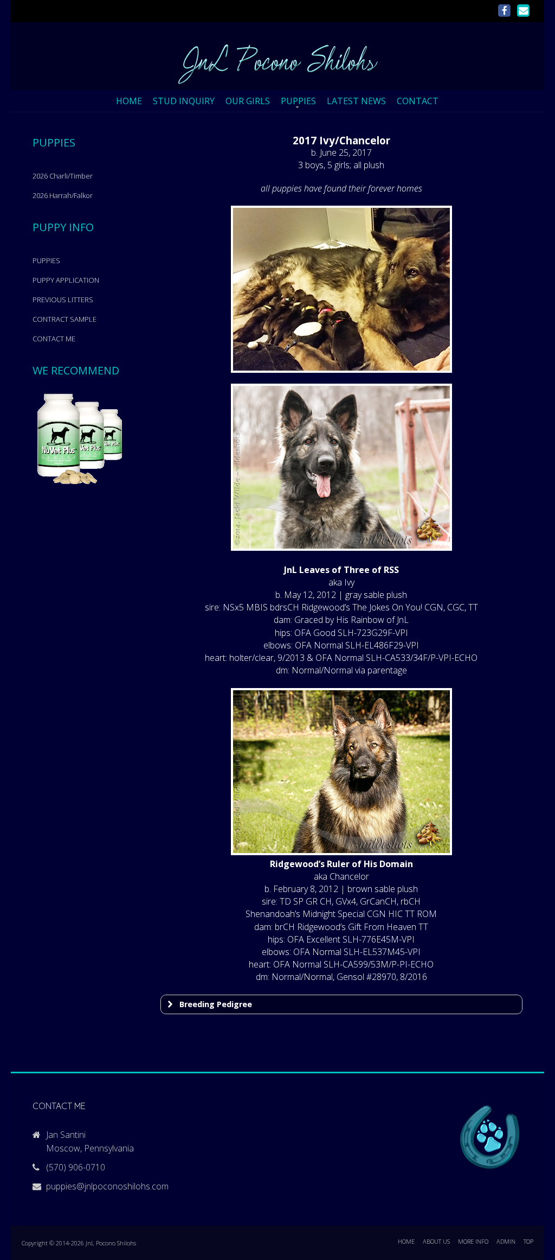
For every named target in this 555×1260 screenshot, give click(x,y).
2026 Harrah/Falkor (63, 195)
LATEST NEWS (356, 101)
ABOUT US (436, 1241)
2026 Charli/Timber (63, 176)
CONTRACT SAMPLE (64, 319)
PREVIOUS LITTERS (63, 299)
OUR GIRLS (247, 101)
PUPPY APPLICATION (66, 280)
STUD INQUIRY (184, 101)
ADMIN (505, 1241)
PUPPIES (298, 101)
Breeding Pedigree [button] (215, 1004)
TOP (528, 1241)
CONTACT (417, 101)
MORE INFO (473, 1241)
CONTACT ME (54, 338)
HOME (129, 101)
